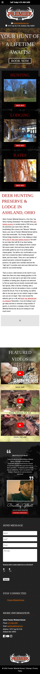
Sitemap (29, 668)
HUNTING (20, 75)
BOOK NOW (20, 61)
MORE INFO (20, 106)
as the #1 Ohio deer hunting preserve (17, 240)
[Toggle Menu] (2, 2)
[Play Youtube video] (20, 373)
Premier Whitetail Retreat (15, 600)
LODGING (20, 115)
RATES (20, 155)
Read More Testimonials (20, 513)
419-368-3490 (13, 623)
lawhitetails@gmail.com (21, 23)
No (4, 571)
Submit (6, 579)
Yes (10, 571)
